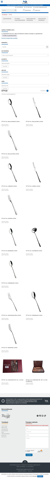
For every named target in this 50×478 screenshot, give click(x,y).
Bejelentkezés (28, 10)
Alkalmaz (5, 66)
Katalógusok (5, 430)
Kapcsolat (4, 437)
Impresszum (30, 471)
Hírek (3, 432)
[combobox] (25, 55)
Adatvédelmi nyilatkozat (22, 471)
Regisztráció (37, 10)
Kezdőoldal (4, 15)
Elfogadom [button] (40, 476)
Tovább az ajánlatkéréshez (9, 36)
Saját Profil (4, 426)
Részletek (35, 476)
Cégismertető (5, 429)
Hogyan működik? (6, 433)
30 (47, 90)
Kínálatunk (4, 427)
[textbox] (25, 55)
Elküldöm (29, 455)
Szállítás (4, 435)
